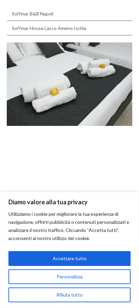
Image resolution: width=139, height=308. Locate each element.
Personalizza (70, 276)
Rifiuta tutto (69, 295)
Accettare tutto (70, 258)
